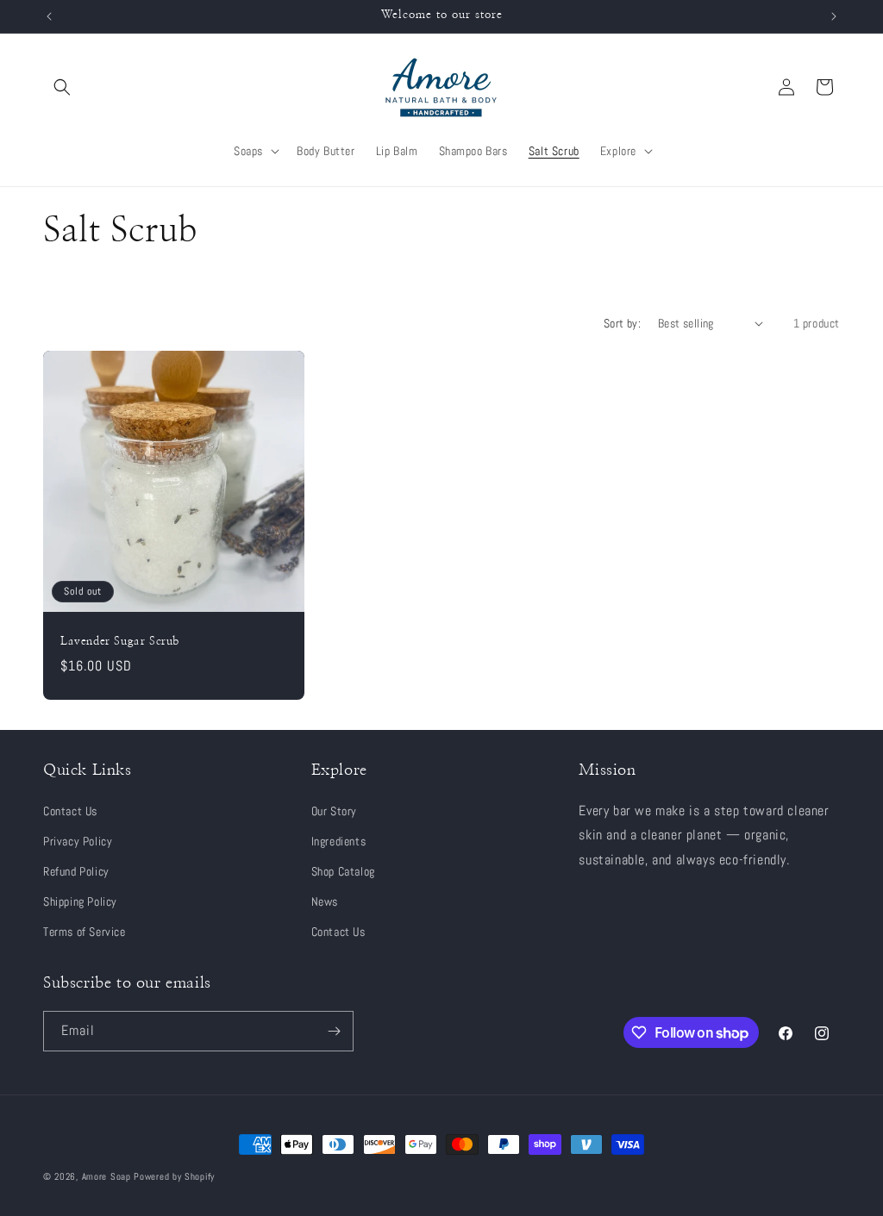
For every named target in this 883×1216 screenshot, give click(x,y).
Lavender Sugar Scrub (119, 640)
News (324, 901)
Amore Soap (106, 1176)
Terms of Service (84, 931)
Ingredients (338, 841)
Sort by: (622, 323)
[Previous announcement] (49, 16)
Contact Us (70, 811)
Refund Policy (76, 871)
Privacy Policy (77, 841)
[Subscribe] (334, 1031)
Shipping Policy (80, 901)
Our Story (334, 811)
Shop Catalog (343, 871)
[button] (62, 87)
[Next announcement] (834, 16)
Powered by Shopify (174, 1176)
